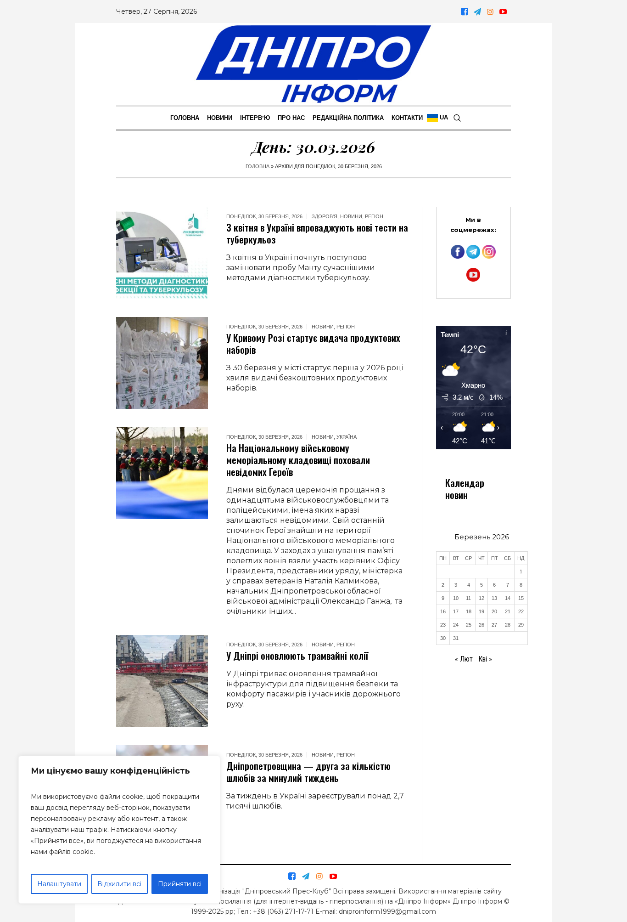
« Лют (464, 659)
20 (494, 611)
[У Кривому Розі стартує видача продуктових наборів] (162, 363)
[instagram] (490, 11)
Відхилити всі (119, 884)
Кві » (485, 659)
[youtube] (503, 11)
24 (456, 625)
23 (443, 625)
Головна (257, 166)
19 (481, 611)
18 (468, 611)
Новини (351, 216)
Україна (346, 437)
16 (443, 611)
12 (481, 598)
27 (494, 625)
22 (521, 611)
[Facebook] (464, 11)
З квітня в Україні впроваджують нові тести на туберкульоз (317, 233)
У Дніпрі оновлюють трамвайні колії (297, 655)
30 (443, 638)
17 (456, 611)
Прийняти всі (180, 884)
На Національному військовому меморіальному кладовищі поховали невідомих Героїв (298, 460)
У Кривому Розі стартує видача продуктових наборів (313, 343)
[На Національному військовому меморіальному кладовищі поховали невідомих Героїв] (162, 473)
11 (468, 598)
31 (456, 638)
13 (494, 598)
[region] (119, 830)
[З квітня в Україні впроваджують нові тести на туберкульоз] (162, 253)
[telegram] (477, 11)
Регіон (374, 216)
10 (456, 598)
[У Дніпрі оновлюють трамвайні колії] (162, 681)
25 (468, 625)
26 (481, 625)
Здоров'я (324, 216)
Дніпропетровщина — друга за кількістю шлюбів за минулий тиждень (308, 771)
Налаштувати (59, 884)
